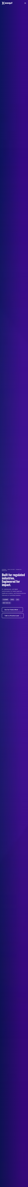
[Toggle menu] (25, 3)
